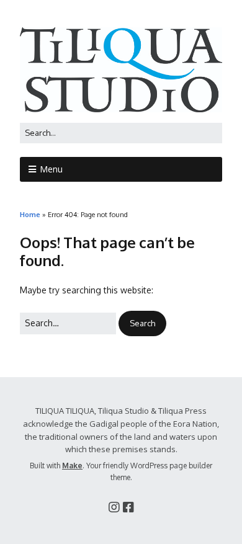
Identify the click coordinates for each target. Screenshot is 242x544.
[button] (142, 323)
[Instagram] (114, 507)
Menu (51, 169)
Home (30, 214)
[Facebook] (128, 507)
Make (72, 465)
